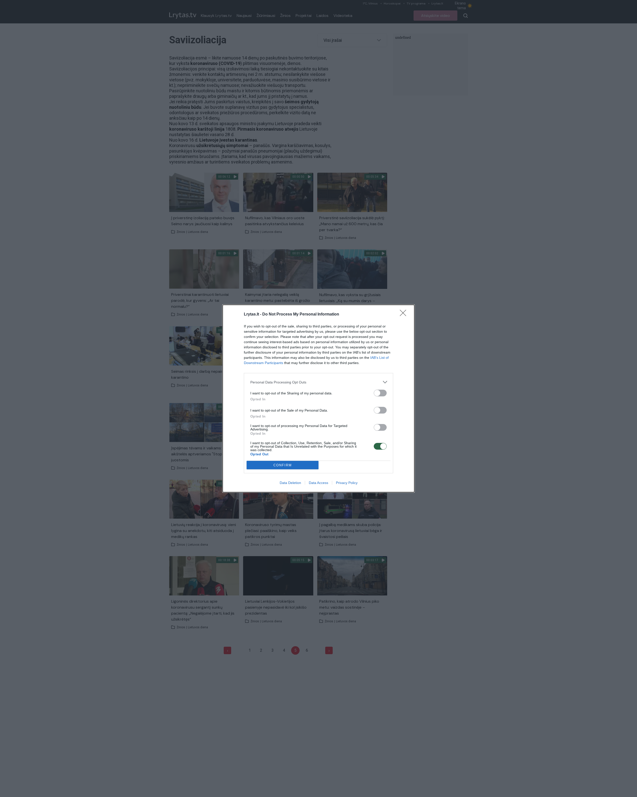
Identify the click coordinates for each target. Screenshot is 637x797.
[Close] (404, 314)
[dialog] (318, 398)
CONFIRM (282, 465)
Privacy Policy (347, 483)
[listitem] (318, 382)
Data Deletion (290, 483)
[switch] (380, 393)
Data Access (318, 483)
